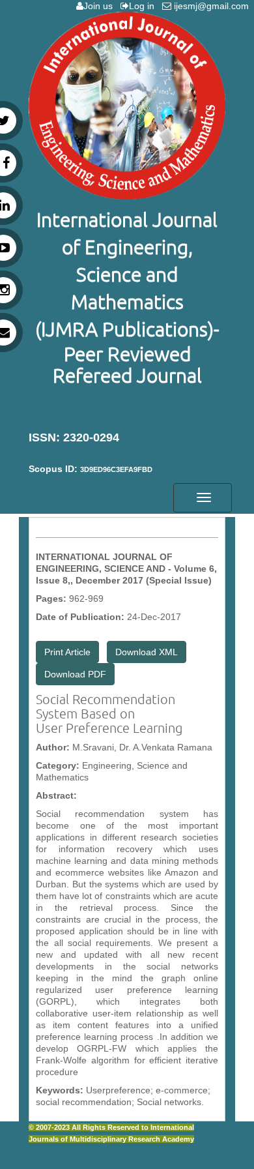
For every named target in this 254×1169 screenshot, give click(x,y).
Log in (144, 6)
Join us (100, 6)
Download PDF (75, 674)
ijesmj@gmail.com (212, 6)
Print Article (67, 652)
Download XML (146, 652)
